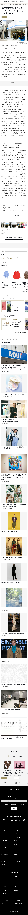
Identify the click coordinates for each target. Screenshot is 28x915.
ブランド (3, 886)
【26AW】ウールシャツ (16, 285)
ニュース (5, 1)
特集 (9, 1)
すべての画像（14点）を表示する (14, 237)
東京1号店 (21, 60)
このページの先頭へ (15, 789)
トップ (2, 4)
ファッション (12, 4)
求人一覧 (12, 299)
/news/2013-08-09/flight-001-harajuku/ (13, 210)
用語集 (15, 844)
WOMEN (14, 804)
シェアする (13, 48)
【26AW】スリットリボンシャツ (6, 285)
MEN (6, 804)
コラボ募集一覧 (6, 316)
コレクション (17, 830)
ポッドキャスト (17, 840)
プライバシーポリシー (19, 858)
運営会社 (3, 864)
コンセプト (16, 890)
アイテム (3, 890)
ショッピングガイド (5, 900)
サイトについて (4, 854)
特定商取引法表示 (18, 903)
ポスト (15, 833)
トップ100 (3, 844)
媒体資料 (3, 861)
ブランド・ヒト (22, 1)
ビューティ (12, 1)
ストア (17, 1)
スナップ (3, 847)
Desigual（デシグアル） (16, 111)
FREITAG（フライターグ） (10, 114)
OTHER (22, 804)
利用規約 (16, 854)
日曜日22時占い (5, 840)
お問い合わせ (17, 861)
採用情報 (3, 858)
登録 (14, 808)
